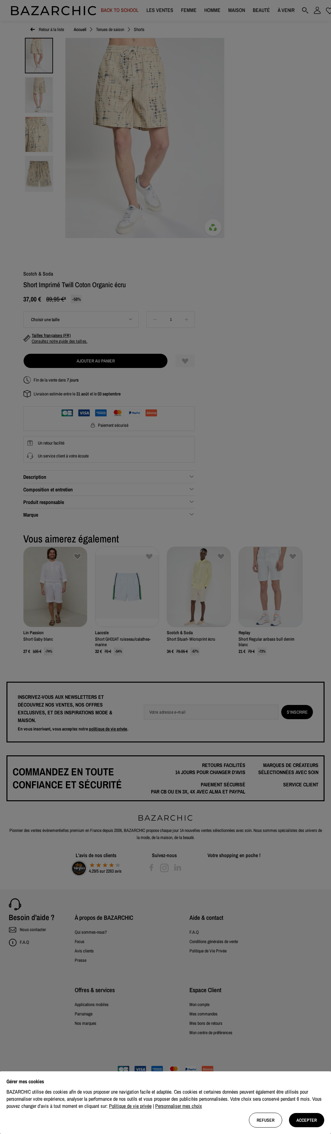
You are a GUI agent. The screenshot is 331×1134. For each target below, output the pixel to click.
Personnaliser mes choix (178, 1105)
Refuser (265, 1120)
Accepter (306, 1120)
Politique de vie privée (130, 1105)
